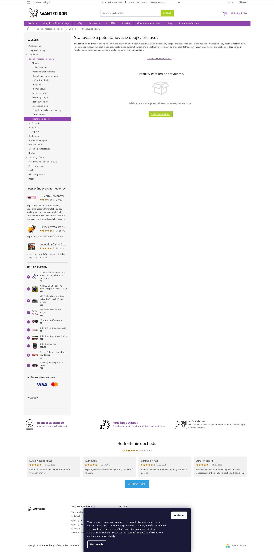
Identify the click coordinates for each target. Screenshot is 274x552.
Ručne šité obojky (41, 80)
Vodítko (35, 127)
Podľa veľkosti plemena (43, 71)
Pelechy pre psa (36, 166)
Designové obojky (41, 93)
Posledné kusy (35, 46)
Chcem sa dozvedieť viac (159, 58)
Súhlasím (179, 515)
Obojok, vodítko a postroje (41, 59)
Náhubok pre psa (36, 174)
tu (114, 536)
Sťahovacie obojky (41, 119)
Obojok (35, 63)
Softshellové (39, 89)
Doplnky (35, 131)
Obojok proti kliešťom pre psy (46, 110)
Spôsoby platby (78, 524)
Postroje (36, 123)
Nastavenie (96, 544)
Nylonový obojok (40, 97)
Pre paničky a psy (36, 50)
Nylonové (37, 84)
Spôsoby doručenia (80, 520)
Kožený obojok (39, 67)
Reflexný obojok (40, 101)
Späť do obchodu (160, 114)
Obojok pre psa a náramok (45, 76)
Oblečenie (33, 54)
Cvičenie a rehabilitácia (39, 148)
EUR (228, 2)
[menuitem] (32, 23)
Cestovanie (33, 136)
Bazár (31, 179)
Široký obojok (39, 114)
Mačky (31, 170)
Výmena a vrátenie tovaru (83, 528)
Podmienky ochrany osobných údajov (148, 2)
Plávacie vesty (35, 144)
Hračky (31, 153)
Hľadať (167, 13)
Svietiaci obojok (40, 106)
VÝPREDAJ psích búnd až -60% (42, 161)
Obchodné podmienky (111, 2)
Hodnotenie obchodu (137, 443)
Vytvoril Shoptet (239, 545)
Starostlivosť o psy (37, 140)
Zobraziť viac (137, 483)
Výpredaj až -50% (36, 157)
